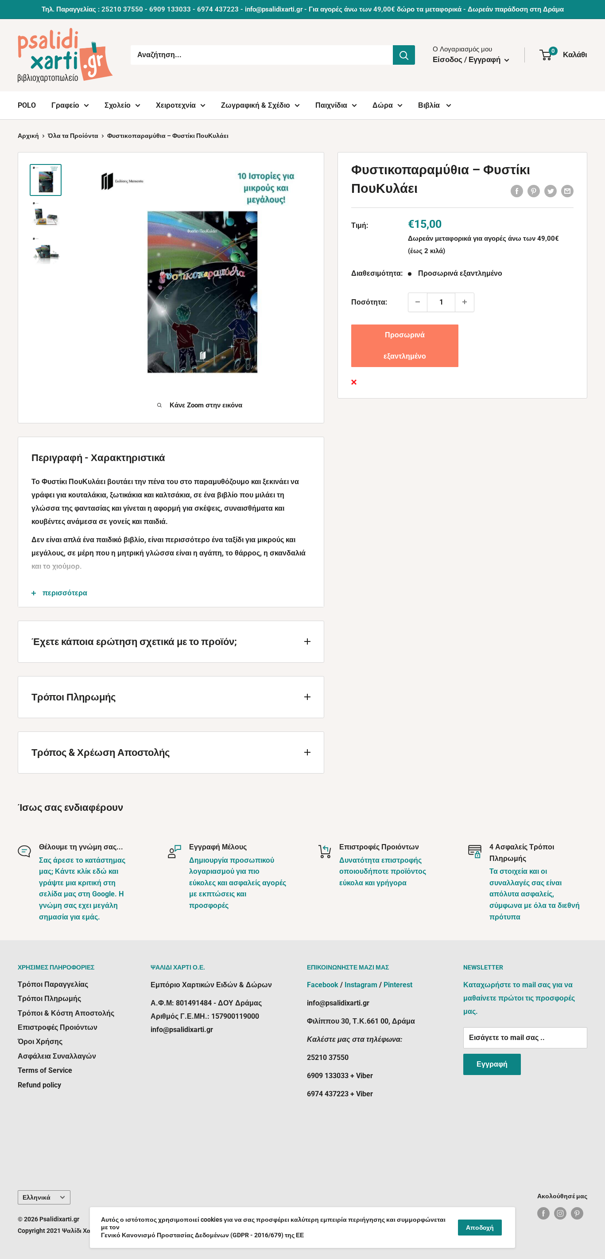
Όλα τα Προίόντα (73, 135)
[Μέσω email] (567, 191)
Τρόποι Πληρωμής (49, 998)
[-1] (417, 302)
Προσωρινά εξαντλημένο (405, 345)
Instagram (361, 985)
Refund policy (39, 1085)
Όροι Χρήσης (40, 1041)
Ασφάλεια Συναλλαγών (57, 1056)
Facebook (322, 985)
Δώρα (382, 105)
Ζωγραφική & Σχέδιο (255, 105)
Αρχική (28, 135)
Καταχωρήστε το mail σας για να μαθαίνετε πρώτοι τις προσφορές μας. (519, 998)
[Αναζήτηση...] (404, 55)
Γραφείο (65, 105)
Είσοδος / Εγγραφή (467, 59)
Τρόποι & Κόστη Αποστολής (66, 1013)
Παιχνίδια (331, 105)
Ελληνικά (36, 1197)
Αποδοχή (480, 1227)
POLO (27, 105)
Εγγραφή (492, 1064)
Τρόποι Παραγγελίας (53, 984)
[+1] (464, 302)
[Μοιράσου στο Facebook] (517, 191)
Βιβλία (430, 105)
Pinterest (398, 985)
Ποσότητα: (369, 302)
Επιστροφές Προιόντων (57, 1027)
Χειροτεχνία (176, 105)
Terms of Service (45, 1070)
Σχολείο (118, 105)
